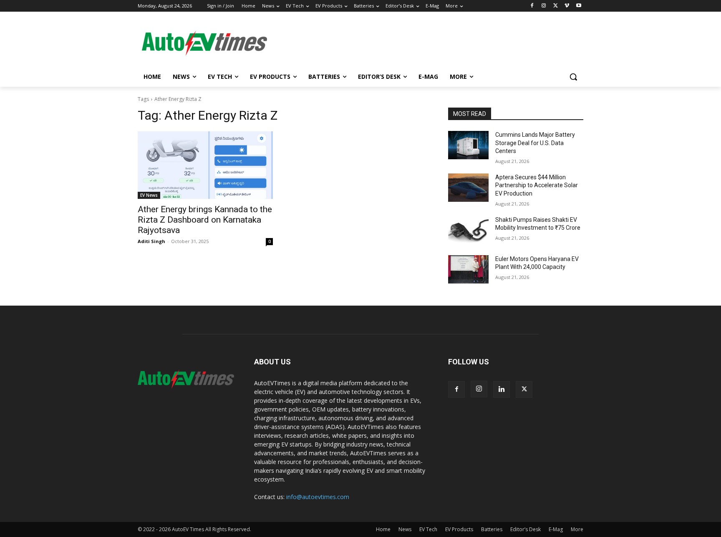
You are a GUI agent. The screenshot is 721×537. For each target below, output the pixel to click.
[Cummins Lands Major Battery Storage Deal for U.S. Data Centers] (468, 145)
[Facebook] (532, 6)
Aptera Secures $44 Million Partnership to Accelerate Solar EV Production (536, 185)
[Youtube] (578, 6)
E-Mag (556, 529)
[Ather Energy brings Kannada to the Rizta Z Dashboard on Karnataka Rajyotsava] (205, 165)
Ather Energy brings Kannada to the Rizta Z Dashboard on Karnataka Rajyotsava (205, 219)
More (577, 529)
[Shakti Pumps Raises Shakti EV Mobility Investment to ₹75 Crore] (468, 230)
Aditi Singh (151, 241)
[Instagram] (544, 6)
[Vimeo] (567, 6)
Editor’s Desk (525, 529)
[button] (573, 77)
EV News (149, 195)
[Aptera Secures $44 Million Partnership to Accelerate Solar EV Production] (468, 187)
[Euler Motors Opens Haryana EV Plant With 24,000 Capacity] (468, 269)
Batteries (491, 529)
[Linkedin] (501, 389)
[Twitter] (555, 6)
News (404, 529)
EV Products (459, 529)
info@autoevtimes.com (317, 497)
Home (383, 529)
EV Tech (428, 529)
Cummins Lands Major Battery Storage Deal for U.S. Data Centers (535, 142)
